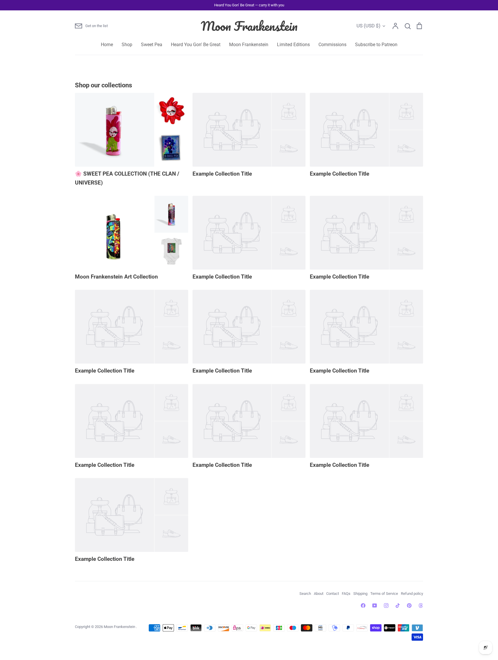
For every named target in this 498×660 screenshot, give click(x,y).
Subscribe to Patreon (376, 44)
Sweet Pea (151, 44)
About (318, 593)
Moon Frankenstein (249, 26)
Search (305, 593)
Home (107, 44)
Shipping (360, 593)
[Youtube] (374, 605)
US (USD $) (368, 26)
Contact (332, 593)
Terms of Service (384, 593)
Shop (127, 44)
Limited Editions (293, 44)
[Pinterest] (409, 605)
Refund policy (412, 593)
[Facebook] (363, 605)
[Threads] (421, 605)
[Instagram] (386, 605)
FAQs (346, 593)
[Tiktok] (397, 605)
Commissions (332, 44)
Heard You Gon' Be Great (195, 44)
